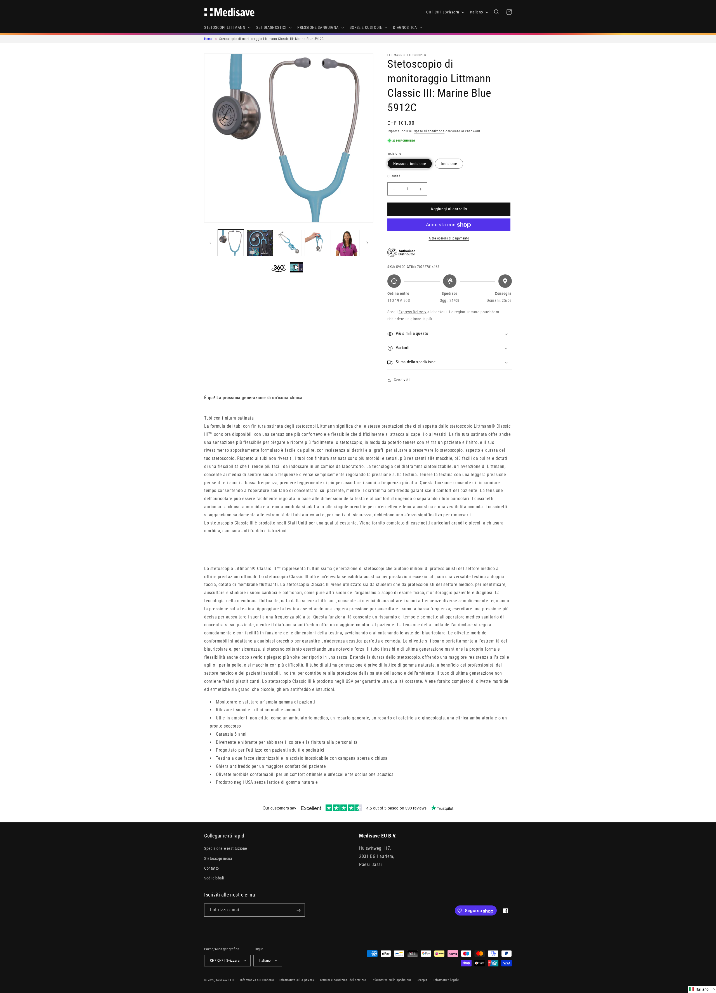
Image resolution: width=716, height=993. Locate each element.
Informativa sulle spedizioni (391, 980)
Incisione (449, 164)
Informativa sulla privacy (296, 980)
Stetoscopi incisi (218, 858)
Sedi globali (214, 878)
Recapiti (422, 980)
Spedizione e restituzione (225, 848)
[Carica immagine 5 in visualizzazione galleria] (347, 243)
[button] (227, 27)
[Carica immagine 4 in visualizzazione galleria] (318, 243)
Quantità (393, 176)
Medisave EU (225, 980)
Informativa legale (446, 980)
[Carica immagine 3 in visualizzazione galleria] (289, 243)
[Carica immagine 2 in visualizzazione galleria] (260, 243)
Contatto (211, 868)
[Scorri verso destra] (367, 243)
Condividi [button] (401, 380)
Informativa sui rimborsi (257, 980)
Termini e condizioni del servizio (343, 980)
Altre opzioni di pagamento (449, 238)
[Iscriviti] (298, 910)
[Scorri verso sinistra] (210, 243)
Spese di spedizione (429, 131)
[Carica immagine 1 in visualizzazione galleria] (231, 243)
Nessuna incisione (409, 164)
